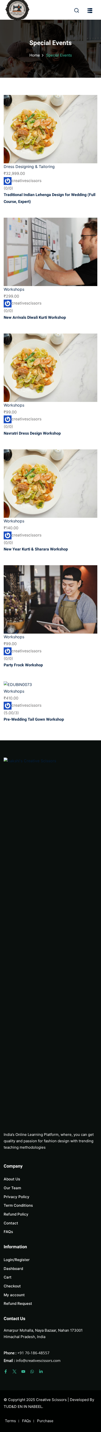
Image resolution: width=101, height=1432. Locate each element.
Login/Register (17, 1259)
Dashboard (13, 1268)
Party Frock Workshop (23, 665)
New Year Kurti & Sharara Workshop (36, 549)
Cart (8, 1277)
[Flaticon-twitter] (14, 1371)
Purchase (45, 1420)
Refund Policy (16, 1214)
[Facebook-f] (6, 1371)
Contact (11, 1223)
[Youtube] (23, 1371)
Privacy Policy (16, 1196)
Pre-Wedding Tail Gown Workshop (34, 719)
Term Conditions (18, 1205)
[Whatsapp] (32, 1371)
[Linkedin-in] (41, 1371)
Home (34, 55)
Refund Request (18, 1303)
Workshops (14, 289)
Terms (10, 1420)
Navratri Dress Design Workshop (32, 433)
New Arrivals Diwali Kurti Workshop (35, 317)
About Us (12, 1179)
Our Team (12, 1188)
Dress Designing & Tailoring (29, 166)
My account (14, 1295)
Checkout (12, 1286)
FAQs (8, 1231)
